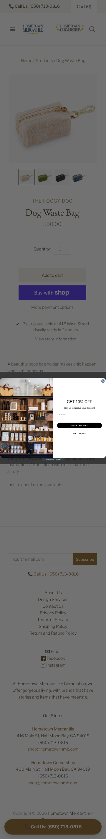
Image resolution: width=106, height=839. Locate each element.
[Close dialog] (103, 380)
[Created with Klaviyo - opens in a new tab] (53, 459)
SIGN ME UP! (79, 425)
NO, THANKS (79, 433)
